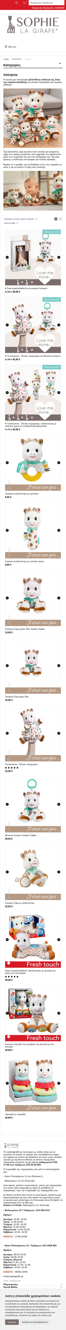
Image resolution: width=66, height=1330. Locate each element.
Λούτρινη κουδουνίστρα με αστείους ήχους (24, 561)
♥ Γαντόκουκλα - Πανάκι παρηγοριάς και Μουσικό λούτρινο (32, 356)
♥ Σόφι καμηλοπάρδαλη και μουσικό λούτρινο (26, 288)
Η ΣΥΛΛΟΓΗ (16, 59)
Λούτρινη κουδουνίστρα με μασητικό (21, 493)
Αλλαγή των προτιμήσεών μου (35, 1322)
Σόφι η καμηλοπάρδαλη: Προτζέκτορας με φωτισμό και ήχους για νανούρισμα (30, 971)
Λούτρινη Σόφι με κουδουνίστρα (19, 903)
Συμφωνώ (12, 1322)
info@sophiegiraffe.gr (13, 1276)
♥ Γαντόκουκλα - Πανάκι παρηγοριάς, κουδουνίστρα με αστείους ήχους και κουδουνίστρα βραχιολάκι (30, 424)
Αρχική (6, 59)
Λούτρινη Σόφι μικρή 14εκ (17, 696)
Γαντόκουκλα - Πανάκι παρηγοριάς (21, 764)
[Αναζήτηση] (62, 3)
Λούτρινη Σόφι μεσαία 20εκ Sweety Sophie (25, 629)
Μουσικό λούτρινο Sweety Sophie (20, 835)
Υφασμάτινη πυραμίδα (15, 1114)
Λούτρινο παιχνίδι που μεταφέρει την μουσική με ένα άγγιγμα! (29, 1045)
